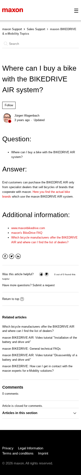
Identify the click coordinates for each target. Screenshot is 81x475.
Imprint (43, 453)
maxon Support (12, 29)
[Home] (12, 10)
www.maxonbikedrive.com (28, 228)
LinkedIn (18, 256)
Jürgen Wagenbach (26, 115)
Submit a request (43, 285)
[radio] (41, 274)
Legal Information (30, 448)
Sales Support (36, 29)
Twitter (11, 256)
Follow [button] (9, 105)
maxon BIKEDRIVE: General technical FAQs (31, 348)
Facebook (5, 256)
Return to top (10, 299)
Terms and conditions (18, 453)
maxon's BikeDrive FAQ (26, 232)
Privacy (8, 448)
